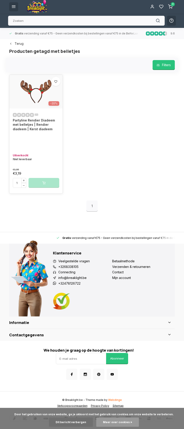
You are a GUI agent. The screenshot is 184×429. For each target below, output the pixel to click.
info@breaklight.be (72, 278)
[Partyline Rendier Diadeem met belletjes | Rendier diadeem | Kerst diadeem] (36, 91)
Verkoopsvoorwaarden (72, 405)
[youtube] (112, 374)
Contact (118, 272)
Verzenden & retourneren (131, 267)
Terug (19, 43)
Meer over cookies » (117, 422)
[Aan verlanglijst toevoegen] (55, 81)
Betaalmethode (123, 261)
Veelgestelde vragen (74, 261)
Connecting (66, 272)
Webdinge (115, 400)
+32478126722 (69, 283)
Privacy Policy (100, 405)
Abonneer (117, 358)
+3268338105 (68, 267)
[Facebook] (71, 374)
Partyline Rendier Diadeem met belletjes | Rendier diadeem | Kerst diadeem (34, 124)
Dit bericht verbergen (71, 422)
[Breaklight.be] (37, 6)
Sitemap (118, 405)
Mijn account (121, 278)
